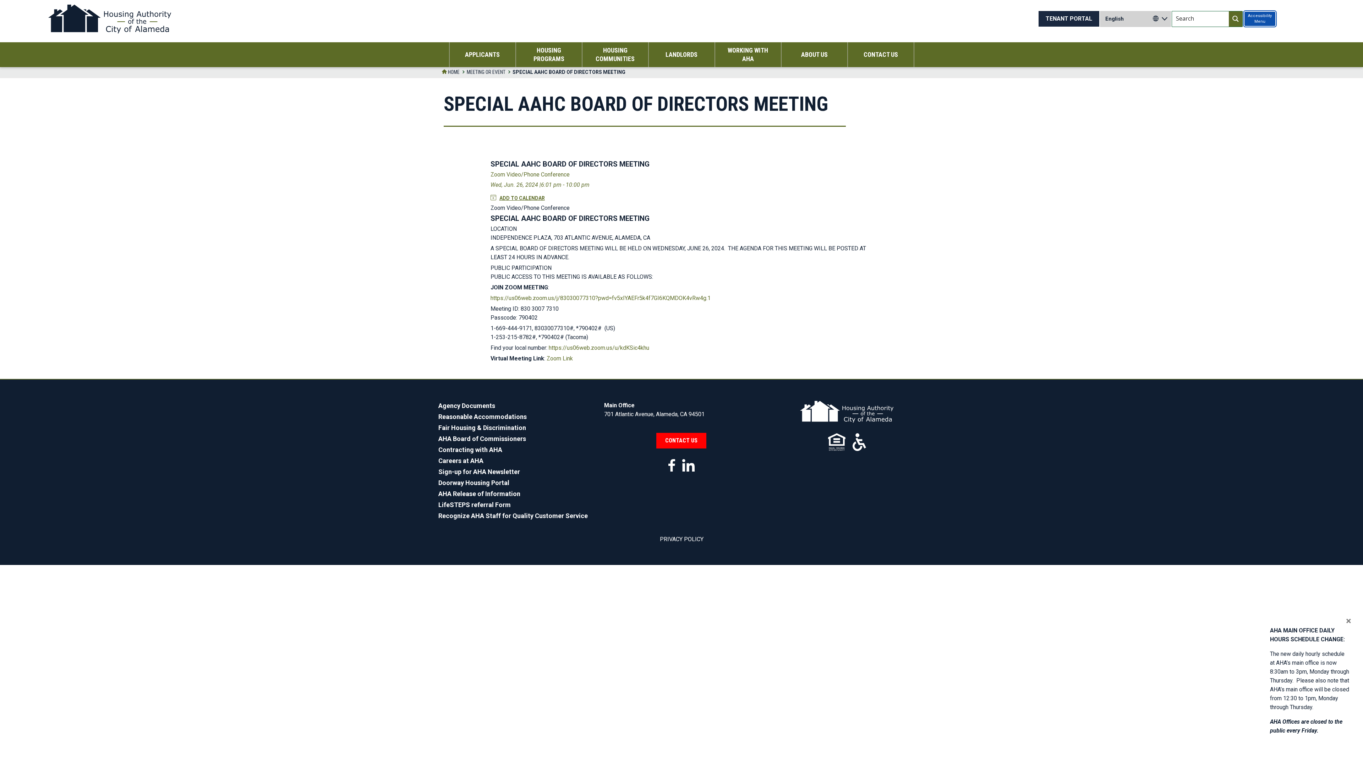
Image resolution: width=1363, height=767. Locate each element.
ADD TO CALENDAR (522, 198)
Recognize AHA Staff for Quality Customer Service (513, 516)
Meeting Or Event (486, 72)
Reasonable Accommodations (482, 416)
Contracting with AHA (470, 449)
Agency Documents (466, 405)
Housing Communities (615, 54)
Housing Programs (548, 54)
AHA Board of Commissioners (482, 438)
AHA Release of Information (479, 493)
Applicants (482, 54)
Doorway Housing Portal (473, 482)
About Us (814, 54)
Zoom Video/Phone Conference (530, 174)
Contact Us (881, 54)
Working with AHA (748, 54)
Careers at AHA (460, 460)
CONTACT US (681, 440)
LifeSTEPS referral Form (474, 504)
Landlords (681, 54)
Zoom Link (560, 358)
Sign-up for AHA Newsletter (479, 471)
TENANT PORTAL (1069, 18)
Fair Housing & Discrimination (482, 427)
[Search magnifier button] (1235, 19)
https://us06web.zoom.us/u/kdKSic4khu (599, 347)
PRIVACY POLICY (682, 539)
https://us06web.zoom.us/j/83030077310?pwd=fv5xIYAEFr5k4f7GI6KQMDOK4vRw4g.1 (601, 298)
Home (453, 72)
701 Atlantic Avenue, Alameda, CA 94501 (654, 414)
